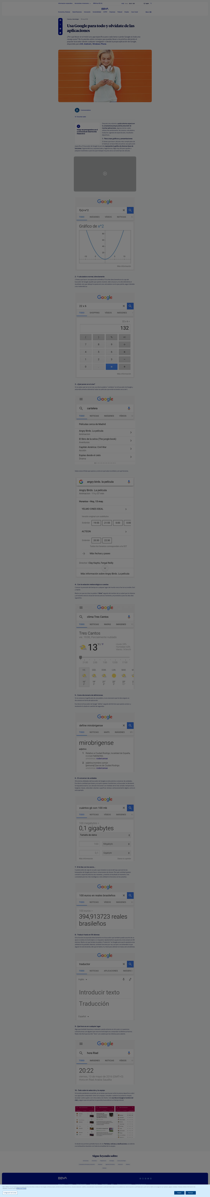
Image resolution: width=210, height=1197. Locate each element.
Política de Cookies (21, 1188)
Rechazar (190, 1192)
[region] (105, 1190)
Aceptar (179, 1192)
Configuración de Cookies (10, 1192)
